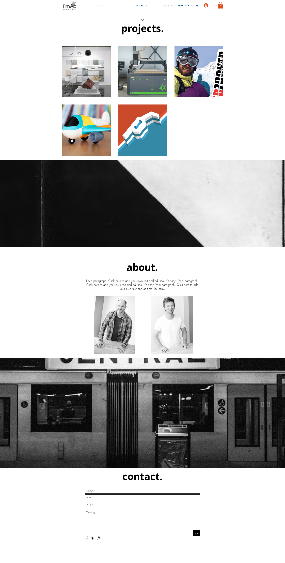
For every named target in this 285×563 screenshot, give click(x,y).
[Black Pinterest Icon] (93, 538)
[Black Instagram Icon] (98, 538)
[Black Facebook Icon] (87, 538)
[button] (220, 5)
